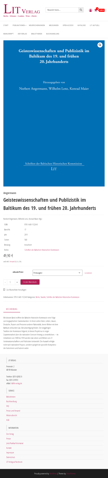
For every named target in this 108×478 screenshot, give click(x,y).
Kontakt (8, 447)
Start (5, 25)
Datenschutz (10, 457)
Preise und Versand (13, 410)
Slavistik (43, 297)
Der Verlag (22, 34)
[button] (100, 45)
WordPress (53, 473)
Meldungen (53, 25)
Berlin (38, 297)
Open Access (68, 25)
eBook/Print (18, 272)
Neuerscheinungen (37, 25)
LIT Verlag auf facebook (14, 461)
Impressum (10, 452)
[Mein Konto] (90, 10)
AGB (7, 420)
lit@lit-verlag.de (16, 383)
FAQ (7, 406)
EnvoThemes (71, 473)
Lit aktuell (95, 25)
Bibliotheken (36, 34)
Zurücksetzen (88, 273)
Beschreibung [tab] (11, 309)
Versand (12, 261)
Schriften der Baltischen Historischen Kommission (41, 249)
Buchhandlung (52, 34)
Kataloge (82, 25)
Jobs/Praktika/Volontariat (14, 443)
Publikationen (19, 25)
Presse (8, 438)
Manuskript (8, 34)
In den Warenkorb (30, 282)
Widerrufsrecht (11, 415)
